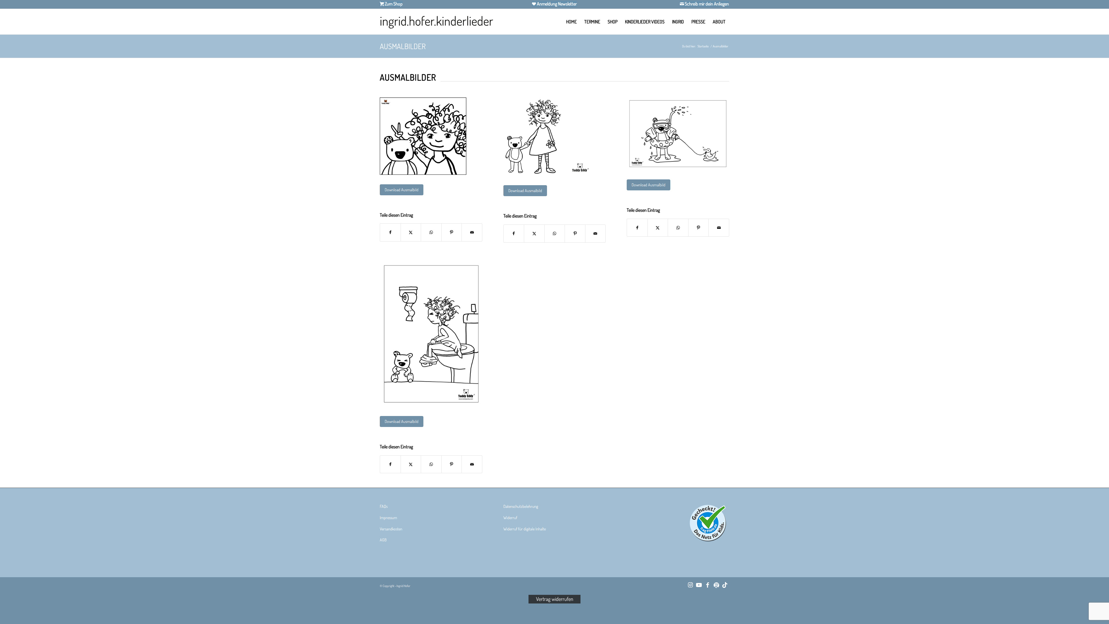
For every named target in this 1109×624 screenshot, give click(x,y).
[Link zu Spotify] (716, 584)
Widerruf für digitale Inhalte (524, 528)
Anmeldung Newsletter (556, 4)
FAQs (384, 506)
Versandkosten (391, 528)
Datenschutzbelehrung (520, 506)
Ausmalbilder (403, 46)
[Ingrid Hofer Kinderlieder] (436, 22)
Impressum (388, 517)
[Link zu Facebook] (707, 584)
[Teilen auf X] (411, 232)
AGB (383, 539)
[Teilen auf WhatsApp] (431, 232)
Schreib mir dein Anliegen (706, 4)
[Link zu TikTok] (725, 584)
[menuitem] (571, 21)
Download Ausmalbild (401, 189)
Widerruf (510, 517)
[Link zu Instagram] (690, 584)
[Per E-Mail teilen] (472, 232)
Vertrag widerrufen (554, 599)
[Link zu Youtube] (699, 584)
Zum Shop (393, 4)
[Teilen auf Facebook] (390, 232)
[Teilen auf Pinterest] (452, 232)
